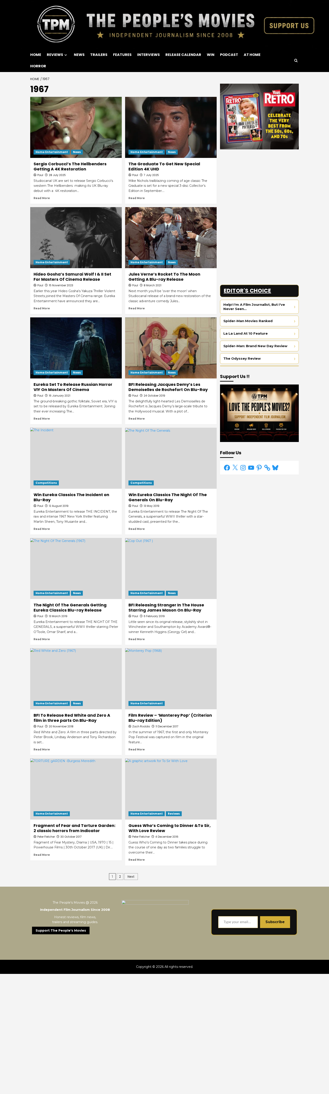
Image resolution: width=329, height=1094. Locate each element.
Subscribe (275, 922)
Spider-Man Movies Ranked (248, 321)
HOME (35, 54)
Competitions (46, 483)
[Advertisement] (259, 184)
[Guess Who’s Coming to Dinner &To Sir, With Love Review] (171, 789)
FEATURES (122, 54)
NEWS (79, 54)
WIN (210, 54)
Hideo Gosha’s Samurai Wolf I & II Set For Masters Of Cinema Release (72, 276)
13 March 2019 (58, 616)
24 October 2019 (154, 395)
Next (131, 876)
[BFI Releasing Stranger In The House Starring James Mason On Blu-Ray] (171, 568)
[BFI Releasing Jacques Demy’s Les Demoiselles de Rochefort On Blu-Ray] (171, 347)
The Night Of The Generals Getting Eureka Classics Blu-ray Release (70, 607)
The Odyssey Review (242, 358)
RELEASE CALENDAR (183, 54)
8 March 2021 (152, 285)
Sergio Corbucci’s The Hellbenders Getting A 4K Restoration (70, 166)
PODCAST (229, 54)
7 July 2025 (151, 175)
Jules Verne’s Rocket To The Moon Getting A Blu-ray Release (164, 276)
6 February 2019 (154, 616)
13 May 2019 (151, 506)
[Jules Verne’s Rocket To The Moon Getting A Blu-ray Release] (171, 237)
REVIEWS (55, 54)
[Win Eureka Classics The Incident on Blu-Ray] (76, 458)
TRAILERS (98, 54)
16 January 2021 (59, 395)
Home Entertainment (52, 152)
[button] (296, 60)
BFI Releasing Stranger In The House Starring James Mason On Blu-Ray (166, 607)
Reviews (174, 814)
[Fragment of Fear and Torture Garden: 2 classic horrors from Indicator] (76, 789)
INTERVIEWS (148, 54)
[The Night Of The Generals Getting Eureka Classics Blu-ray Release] (76, 568)
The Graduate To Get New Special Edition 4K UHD (164, 166)
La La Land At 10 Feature (245, 333)
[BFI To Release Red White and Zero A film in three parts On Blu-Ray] (76, 678)
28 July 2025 (57, 175)
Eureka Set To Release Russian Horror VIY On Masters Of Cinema (73, 387)
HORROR (38, 66)
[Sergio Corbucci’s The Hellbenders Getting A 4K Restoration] (76, 127)
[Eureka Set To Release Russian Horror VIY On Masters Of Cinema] (76, 347)
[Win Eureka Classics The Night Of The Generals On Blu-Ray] (171, 458)
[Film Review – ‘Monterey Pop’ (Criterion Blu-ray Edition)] (171, 678)
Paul (40, 175)
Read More (42, 198)
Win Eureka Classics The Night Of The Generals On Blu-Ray (167, 497)
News (77, 152)
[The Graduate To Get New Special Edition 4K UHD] (171, 127)
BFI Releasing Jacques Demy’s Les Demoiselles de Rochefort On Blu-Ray (168, 387)
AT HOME (252, 54)
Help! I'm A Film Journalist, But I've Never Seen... (254, 306)
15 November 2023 (61, 285)
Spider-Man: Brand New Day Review (255, 346)
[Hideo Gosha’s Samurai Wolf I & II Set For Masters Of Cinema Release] (76, 237)
